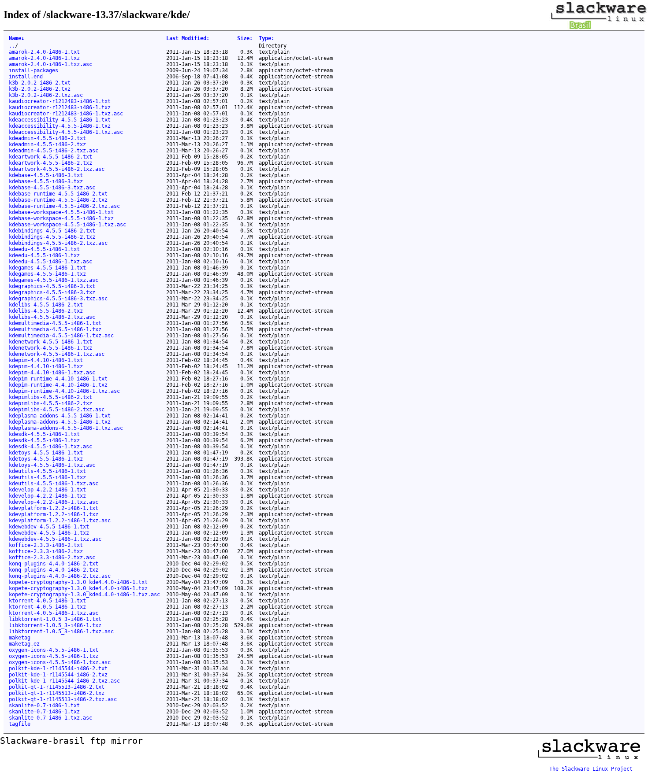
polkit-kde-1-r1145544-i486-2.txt (58, 668)
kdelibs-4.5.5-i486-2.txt (46, 305)
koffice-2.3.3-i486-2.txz (46, 551)
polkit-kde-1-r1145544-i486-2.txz (58, 675)
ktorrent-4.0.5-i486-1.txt (47, 601)
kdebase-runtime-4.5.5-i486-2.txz (58, 200)
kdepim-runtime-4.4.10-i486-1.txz (58, 385)
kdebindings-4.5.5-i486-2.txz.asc (58, 243)
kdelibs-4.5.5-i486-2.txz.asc (52, 317)
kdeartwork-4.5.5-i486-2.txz (50, 163)
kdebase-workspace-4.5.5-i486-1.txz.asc (67, 225)
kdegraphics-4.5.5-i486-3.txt (52, 286)
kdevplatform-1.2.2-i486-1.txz (53, 514)
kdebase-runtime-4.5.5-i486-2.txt (58, 194)
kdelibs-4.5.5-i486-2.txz (46, 311)
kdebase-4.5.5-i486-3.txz (46, 181)
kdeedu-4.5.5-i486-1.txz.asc (50, 262)
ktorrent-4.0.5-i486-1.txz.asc (53, 613)
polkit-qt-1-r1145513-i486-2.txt (56, 687)
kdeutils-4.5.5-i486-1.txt (47, 471)
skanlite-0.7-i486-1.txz (44, 712)
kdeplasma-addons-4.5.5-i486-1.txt (60, 416)
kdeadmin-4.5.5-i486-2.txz (47, 144)
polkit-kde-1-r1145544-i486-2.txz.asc (64, 681)
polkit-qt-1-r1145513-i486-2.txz (56, 693)
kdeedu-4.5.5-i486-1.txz (44, 255)
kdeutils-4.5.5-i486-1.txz (47, 477)
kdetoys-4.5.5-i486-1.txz (46, 459)
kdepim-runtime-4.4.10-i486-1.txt (58, 379)
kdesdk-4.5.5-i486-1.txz (44, 440)
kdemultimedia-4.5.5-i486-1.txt (55, 323)
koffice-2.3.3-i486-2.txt (46, 545)
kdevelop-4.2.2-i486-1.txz (47, 496)
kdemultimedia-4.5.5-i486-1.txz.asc (61, 335)
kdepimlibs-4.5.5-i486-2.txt (50, 397)
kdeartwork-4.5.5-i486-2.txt (50, 157)
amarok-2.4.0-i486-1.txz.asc (50, 64)
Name (16, 38)
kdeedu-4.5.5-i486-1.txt (44, 249)
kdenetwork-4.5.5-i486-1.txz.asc (56, 354)
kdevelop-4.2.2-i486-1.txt (47, 490)
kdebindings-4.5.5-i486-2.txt (52, 231)
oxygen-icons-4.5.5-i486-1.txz (53, 656)
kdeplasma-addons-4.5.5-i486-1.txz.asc (66, 428)
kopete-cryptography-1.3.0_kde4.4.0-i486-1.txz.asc (84, 594)
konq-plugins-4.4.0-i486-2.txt (53, 564)
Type (266, 38)
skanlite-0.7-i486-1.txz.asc (50, 718)
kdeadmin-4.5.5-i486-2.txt (47, 138)
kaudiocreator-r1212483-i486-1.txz (60, 107)
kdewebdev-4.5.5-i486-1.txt (49, 527)
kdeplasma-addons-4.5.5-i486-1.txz (60, 422)
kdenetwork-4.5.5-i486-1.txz (50, 348)
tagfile (19, 724)
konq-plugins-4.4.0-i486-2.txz (53, 570)
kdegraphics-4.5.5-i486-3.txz (52, 292)
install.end (26, 77)
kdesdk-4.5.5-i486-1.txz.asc (50, 446)
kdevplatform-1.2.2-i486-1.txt (53, 508)
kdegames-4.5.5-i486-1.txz (47, 274)
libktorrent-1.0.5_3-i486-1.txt (55, 619)
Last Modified (187, 38)
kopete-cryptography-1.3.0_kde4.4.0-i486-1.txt (78, 582)
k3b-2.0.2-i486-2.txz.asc (46, 95)
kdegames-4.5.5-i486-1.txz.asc (53, 280)
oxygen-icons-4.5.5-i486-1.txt (53, 650)
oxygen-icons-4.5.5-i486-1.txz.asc (60, 662)
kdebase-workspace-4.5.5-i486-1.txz (61, 218)
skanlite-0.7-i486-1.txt (44, 705)
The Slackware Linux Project (591, 769)
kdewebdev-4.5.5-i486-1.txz (49, 533)
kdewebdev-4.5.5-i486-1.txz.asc (55, 539)
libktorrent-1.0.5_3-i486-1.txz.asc (61, 631)
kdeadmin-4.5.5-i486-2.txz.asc (53, 151)
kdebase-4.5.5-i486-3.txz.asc (52, 188)
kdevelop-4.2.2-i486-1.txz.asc (53, 502)
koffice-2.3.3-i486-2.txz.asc (52, 557)
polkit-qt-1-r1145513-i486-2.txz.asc (63, 699)
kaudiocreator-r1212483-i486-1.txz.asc (66, 114)
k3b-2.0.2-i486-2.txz (40, 89)
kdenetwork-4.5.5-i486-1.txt (50, 342)
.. (12, 46)
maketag (19, 638)
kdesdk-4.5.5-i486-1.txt (44, 434)
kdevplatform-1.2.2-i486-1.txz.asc (60, 520)
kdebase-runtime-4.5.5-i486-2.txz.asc (64, 206)
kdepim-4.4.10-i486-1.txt (46, 360)
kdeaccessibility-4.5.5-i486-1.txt (60, 120)
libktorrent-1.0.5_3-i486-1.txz (55, 625)
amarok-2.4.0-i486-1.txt (44, 52)
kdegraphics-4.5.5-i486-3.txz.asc (58, 299)
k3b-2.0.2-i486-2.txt (40, 83)
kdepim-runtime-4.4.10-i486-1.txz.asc (64, 391)
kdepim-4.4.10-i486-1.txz (46, 366)
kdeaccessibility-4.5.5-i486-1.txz (60, 126)
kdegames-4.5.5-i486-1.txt (47, 268)
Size (245, 38)
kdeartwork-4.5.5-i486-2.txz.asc (56, 169)
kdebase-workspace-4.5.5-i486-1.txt (61, 212)
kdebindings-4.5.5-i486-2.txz (52, 237)
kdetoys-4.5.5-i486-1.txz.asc (52, 465)
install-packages (33, 70)
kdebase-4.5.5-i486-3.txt (46, 175)
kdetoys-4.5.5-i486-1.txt (46, 453)
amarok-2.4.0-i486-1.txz (44, 58)
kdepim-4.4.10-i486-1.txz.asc (52, 372)
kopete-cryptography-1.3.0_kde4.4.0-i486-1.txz (78, 588)
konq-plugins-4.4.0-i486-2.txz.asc (60, 576)
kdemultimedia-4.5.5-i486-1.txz (55, 329)
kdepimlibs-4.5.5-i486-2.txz (50, 403)
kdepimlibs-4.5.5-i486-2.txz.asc (56, 409)
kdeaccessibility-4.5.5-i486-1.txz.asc (66, 132)
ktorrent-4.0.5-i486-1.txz (47, 607)
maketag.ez (24, 644)
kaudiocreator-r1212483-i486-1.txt (60, 101)
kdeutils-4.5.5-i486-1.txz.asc (53, 483)
